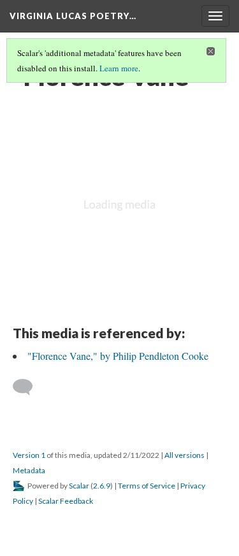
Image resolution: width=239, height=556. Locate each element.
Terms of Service (146, 485)
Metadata (29, 470)
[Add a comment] (28, 387)
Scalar (79, 485)
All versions (184, 455)
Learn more (118, 68)
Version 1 (29, 455)
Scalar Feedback (65, 501)
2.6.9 (101, 485)
